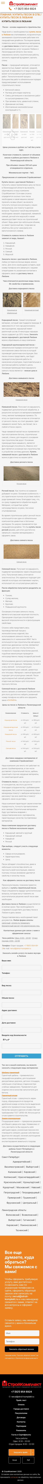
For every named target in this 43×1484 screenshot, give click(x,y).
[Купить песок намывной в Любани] (21, 389)
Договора (21, 1417)
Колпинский (10, 1177)
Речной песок (11, 741)
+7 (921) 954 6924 (25, 8)
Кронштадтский (31, 1182)
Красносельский (12, 1182)
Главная (5, 14)
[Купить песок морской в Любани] (21, 473)
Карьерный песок (11, 720)
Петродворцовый (30, 1193)
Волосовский (12, 1215)
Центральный (29, 1203)
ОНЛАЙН (12, 700)
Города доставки (21, 1409)
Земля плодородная (11, 1118)
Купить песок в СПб (26, 14)
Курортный (8, 1187)
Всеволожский (29, 1215)
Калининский (14, 1172)
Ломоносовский (28, 1225)
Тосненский (21, 1230)
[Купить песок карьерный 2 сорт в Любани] (31, 300)
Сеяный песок (11, 748)
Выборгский (32, 1167)
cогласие (14, 1477)
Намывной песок (11, 734)
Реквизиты (21, 1430)
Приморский (14, 1198)
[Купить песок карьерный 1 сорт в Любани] (12, 300)
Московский (22, 1187)
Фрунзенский (13, 1203)
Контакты (21, 1422)
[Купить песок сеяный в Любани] (21, 551)
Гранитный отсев (9, 1095)
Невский (35, 1187)
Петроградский (11, 1193)
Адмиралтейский (21, 1162)
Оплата (21, 1404)
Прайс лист (21, 1400)
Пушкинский (29, 1198)
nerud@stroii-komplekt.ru (20, 948)
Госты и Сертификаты (21, 1435)
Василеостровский (14, 1167)
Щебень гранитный (10, 1072)
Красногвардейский (28, 1177)
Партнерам (21, 1426)
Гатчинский (29, 1220)
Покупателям (21, 1413)
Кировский (29, 1172)
